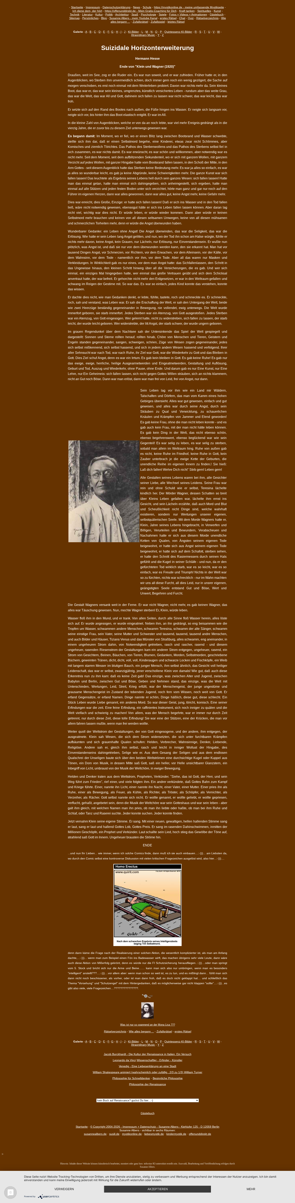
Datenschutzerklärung (116, 7)
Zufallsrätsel (140, 21)
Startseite (77, 7)
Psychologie (148, 14)
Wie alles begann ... (141, 1031)
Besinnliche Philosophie (168, 1078)
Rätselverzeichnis (207, 18)
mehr (251, 1189)
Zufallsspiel (158, 21)
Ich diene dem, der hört (87, 10)
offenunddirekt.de (200, 1133)
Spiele (163, 14)
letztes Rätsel (176, 21)
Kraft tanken (187, 10)
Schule (147, 7)
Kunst (217, 10)
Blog (104, 18)
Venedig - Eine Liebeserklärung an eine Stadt (147, 1066)
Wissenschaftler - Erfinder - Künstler (159, 1060)
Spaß (134, 14)
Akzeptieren (158, 1189)
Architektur (122, 14)
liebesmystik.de (154, 1133)
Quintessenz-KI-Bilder (178, 31)
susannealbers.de (95, 1133)
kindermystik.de (176, 1133)
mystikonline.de (132, 1133)
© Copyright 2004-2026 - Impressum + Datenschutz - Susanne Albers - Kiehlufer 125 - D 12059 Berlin (154, 1126)
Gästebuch (217, 14)
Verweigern (64, 1189)
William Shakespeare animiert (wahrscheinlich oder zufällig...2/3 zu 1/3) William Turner (147, 1072)
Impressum (93, 7)
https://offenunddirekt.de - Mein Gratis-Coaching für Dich (141, 10)
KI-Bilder (133, 31)
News (136, 7)
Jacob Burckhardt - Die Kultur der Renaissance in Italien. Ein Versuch (147, 1054)
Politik (109, 14)
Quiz (191, 18)
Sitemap (74, 18)
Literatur (87, 14)
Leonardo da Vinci (124, 1060)
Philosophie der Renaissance (147, 1084)
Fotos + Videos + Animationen (188, 14)
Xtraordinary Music (143, 35)
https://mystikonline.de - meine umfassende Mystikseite (189, 7)
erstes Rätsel (168, 18)
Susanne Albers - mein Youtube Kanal (133, 18)
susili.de (114, 1133)
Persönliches (90, 18)
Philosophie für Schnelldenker (131, 1078)
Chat (182, 18)
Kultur (99, 14)
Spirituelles (204, 10)
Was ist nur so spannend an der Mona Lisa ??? (147, 1024)
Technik (74, 14)
